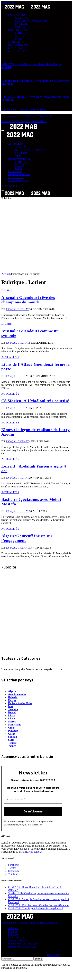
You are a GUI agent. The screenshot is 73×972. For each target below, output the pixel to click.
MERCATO (14, 42)
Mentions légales (17, 940)
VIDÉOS (20, 26)
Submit (38, 958)
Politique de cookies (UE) (22, 946)
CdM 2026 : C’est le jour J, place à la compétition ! (35, 908)
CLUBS (19, 35)
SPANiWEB (53, 955)
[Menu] (2, 130)
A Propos (13, 928)
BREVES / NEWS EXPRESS (31, 20)
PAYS (18, 38)
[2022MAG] (27, 195)
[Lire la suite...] (33, 851)
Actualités (10, 357)
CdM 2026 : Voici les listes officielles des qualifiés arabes (38, 905)
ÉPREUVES (22, 32)
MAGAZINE (15, 48)
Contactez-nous (16, 937)
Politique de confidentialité (22, 943)
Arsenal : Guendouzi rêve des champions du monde (28, 299)
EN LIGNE (21, 23)
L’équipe (13, 934)
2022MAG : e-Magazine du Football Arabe (30, 115)
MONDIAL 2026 (17, 51)
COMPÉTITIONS (18, 29)
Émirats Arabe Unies (20, 703)
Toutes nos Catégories (13, 669)
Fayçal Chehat (17, 309)
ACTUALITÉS (16, 14)
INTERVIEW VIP (18, 45)
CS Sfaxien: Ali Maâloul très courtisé (35, 401)
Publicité (12, 931)
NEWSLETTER (10, 186)
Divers (6, 290)
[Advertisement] (36, 236)
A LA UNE (21, 17)
